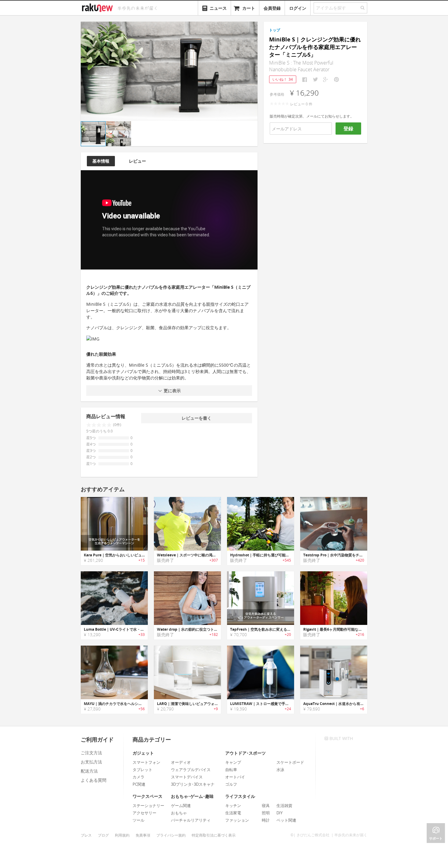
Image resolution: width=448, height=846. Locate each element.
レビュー (137, 161)
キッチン (233, 805)
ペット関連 (286, 820)
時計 (266, 820)
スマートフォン (146, 762)
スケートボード (290, 762)
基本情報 (100, 161)
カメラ (138, 777)
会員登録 (272, 8)
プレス (86, 835)
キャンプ (233, 762)
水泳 (280, 769)
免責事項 (143, 835)
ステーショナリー (148, 805)
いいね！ (282, 79)
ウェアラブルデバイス (191, 769)
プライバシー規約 (171, 835)
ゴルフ (231, 784)
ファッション (237, 820)
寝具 (266, 805)
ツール (138, 820)
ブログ (103, 835)
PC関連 (139, 784)
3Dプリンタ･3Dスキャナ (193, 784)
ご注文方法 (91, 753)
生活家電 (233, 813)
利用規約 (122, 835)
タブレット (142, 769)
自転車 (231, 769)
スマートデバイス (187, 777)
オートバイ (235, 777)
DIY (279, 813)
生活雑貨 (284, 805)
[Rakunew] (98, 7)
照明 (266, 813)
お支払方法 (91, 762)
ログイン (297, 8)
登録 (348, 128)
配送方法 (89, 771)
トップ (274, 30)
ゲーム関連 (181, 805)
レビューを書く (197, 418)
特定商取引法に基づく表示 (214, 835)
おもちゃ (179, 813)
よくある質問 (93, 780)
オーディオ (181, 762)
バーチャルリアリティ (191, 820)
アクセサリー (144, 813)
